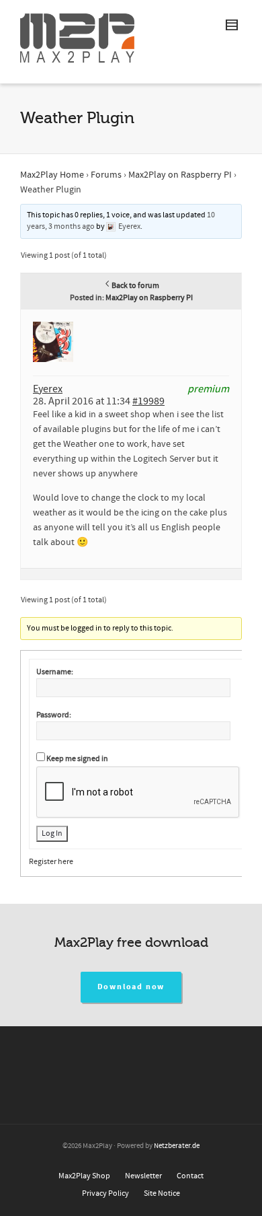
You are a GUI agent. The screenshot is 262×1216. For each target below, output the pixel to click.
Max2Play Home (52, 175)
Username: (54, 672)
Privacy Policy (105, 1193)
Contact (190, 1176)
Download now (131, 987)
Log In (52, 833)
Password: (53, 715)
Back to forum (135, 286)
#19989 (148, 401)
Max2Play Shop (84, 1176)
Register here (51, 862)
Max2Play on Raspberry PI (180, 175)
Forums (106, 175)
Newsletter (143, 1176)
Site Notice (162, 1193)
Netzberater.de (177, 1146)
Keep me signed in (77, 759)
